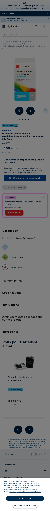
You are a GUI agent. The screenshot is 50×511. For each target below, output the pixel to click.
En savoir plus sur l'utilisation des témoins (25, 492)
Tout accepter (25, 498)
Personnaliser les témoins (25, 506)
